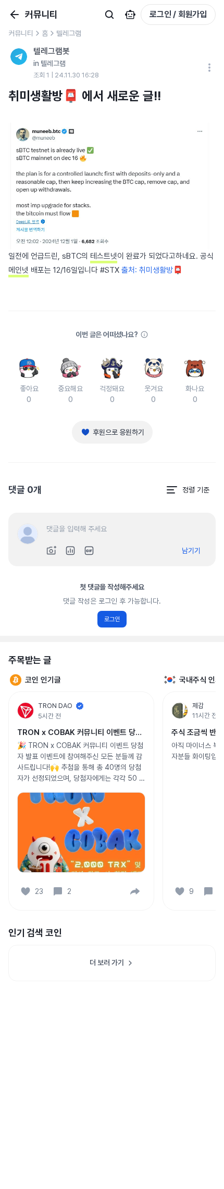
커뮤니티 (20, 33)
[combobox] (187, 489)
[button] (135, 891)
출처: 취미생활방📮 (152, 270)
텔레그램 (68, 33)
